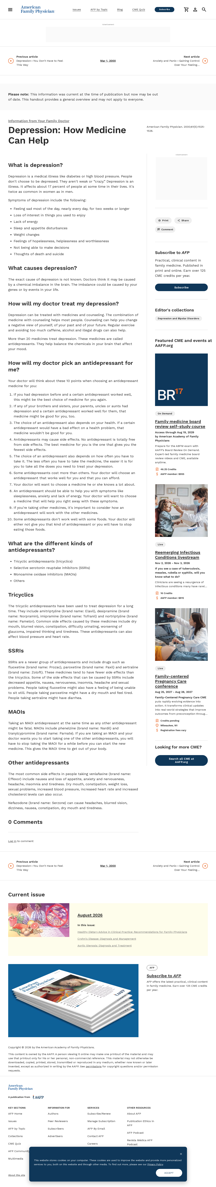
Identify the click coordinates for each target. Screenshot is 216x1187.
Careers (92, 1143)
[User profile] (195, 9)
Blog (120, 9)
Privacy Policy (155, 1164)
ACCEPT (169, 1172)
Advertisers (55, 1136)
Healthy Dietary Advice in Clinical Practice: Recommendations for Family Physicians (132, 932)
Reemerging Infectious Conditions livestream (177, 555)
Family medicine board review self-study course (180, 424)
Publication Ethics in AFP (140, 1123)
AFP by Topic (99, 9)
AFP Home (15, 1113)
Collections (15, 1136)
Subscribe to (164, 975)
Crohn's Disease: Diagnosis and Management (107, 938)
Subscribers (56, 1128)
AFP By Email (96, 1128)
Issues (77, 9)
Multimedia (15, 1158)
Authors (53, 1113)
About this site (16, 1175)
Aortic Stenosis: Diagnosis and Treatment (105, 945)
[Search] (204, 9)
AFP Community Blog (22, 1151)
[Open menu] (10, 9)
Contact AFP (95, 1136)
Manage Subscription (101, 1121)
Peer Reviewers (58, 1121)
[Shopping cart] (186, 9)
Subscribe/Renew (99, 1113)
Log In (12, 841)
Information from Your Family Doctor (38, 121)
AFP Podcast (135, 1132)
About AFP (134, 1113)
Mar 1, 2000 (108, 60)
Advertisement (108, 24)
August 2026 (90, 915)
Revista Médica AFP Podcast (139, 1142)
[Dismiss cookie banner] (181, 1154)
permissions (94, 1066)
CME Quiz (138, 9)
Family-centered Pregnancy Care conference (172, 681)
